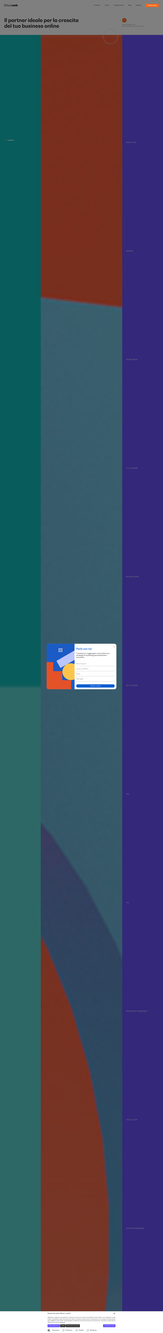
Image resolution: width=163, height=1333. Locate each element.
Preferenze (69, 1330)
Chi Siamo (97, 5)
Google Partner (119, 5)
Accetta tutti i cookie (109, 1325)
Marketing (93, 1330)
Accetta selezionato (54, 1325)
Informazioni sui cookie (73, 1325)
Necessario (55, 1330)
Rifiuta (62, 1325)
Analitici (81, 1330)
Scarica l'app (152, 5)
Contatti (138, 5)
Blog (129, 5)
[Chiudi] (114, 1313)
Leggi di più (62, 1322)
